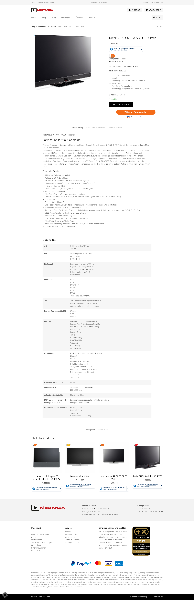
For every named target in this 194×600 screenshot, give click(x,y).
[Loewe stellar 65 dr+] (80, 457)
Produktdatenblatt (116, 61)
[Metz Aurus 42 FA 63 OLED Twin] (114, 457)
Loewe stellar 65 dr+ (80, 476)
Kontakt (68, 532)
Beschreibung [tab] (77, 128)
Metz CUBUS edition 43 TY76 (147, 476)
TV (32, 532)
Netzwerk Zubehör (38, 548)
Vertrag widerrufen (72, 542)
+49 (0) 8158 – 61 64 (46, 2)
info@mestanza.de (156, 2)
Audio (33, 537)
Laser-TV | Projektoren (40, 534)
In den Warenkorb (121, 105)
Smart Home (36, 545)
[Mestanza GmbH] (42, 10)
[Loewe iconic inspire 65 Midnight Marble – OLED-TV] (46, 457)
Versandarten (70, 537)
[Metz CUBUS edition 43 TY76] (147, 457)
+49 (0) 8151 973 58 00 (93, 511)
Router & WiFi (36, 551)
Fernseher (52, 26)
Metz (98, 145)
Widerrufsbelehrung (72, 540)
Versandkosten (132, 66)
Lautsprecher (36, 540)
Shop (33, 26)
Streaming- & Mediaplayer (41, 542)
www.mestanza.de (91, 514)
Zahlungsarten (71, 534)
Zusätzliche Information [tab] (95, 128)
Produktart (42, 26)
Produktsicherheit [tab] (115, 128)
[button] (35, 36)
